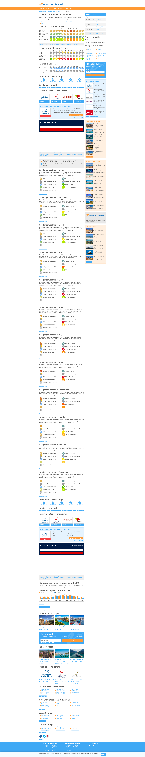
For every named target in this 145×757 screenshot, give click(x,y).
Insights (67, 8)
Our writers (54, 746)
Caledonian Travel (75, 705)
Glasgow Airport (75, 717)
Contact (46, 746)
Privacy (46, 747)
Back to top (42, 610)
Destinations (49, 8)
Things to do (101, 56)
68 (59, 595)
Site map (47, 750)
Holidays (89, 49)
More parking (43, 720)
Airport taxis (90, 53)
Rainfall (43, 23)
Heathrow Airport (60, 730)
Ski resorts (74, 693)
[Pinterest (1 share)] (47, 736)
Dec (82, 87)
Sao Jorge (59, 11)
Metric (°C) (42, 604)
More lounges (43, 732)
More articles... (90, 156)
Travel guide (70, 81)
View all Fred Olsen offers (78, 117)
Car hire (89, 56)
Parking (69, 749)
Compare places (75, 692)
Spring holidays (60, 689)
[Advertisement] (85, 3)
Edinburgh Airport (60, 718)
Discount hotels (45, 707)
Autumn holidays (60, 692)
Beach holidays (45, 689)
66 (71, 595)
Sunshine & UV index (69, 22)
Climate (69, 750)
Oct (74, 87)
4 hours (98, 17)
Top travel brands (45, 703)
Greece (76, 746)
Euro (97, 24)
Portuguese (99, 22)
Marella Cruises (60, 707)
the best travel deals (97, 217)
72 (64, 594)
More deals (42, 709)
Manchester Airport (46, 715)
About (46, 745)
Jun (59, 87)
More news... (89, 262)
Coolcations (74, 690)
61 (51, 595)
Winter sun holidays (61, 693)
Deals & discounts (79, 81)
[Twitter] (44, 736)
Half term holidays (45, 693)
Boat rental (90, 55)
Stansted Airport (45, 717)
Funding (54, 749)
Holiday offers (44, 702)
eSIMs (88, 58)
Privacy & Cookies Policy (53, 755)
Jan (41, 87)
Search (72, 8)
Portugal (50, 11)
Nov (78, 87)
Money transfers (102, 53)
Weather (42, 8)
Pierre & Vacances (75, 703)
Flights (89, 51)
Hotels (99, 49)
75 (66, 594)
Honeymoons (74, 689)
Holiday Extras (74, 702)
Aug (67, 87)
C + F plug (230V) (100, 27)
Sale (45, 116)
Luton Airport (59, 715)
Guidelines (54, 747)
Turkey (76, 749)
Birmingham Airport (61, 717)
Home (40, 11)
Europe (44, 11)
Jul (63, 87)
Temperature (44, 22)
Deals (55, 8)
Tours (99, 58)
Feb (44, 87)
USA (75, 750)
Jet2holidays (59, 703)
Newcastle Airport (75, 718)
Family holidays (45, 692)
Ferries (89, 59)
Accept (103, 754)
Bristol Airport (45, 718)
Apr (52, 87)
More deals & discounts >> (92, 116)
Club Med (73, 707)
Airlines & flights (45, 705)
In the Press (52, 751)
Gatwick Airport (75, 715)
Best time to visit (44, 81)
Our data (54, 745)
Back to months (43, 194)
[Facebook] (40, 736)
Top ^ (41, 739)
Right (97, 29)
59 (40, 596)
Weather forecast (53, 81)
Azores (54, 11)
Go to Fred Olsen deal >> (76, 115)
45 (42, 597)
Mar (48, 87)
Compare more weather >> (45, 606)
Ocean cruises (101, 55)
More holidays (43, 696)
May (56, 87)
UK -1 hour (98, 19)
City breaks (44, 690)
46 (82, 597)
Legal (46, 749)
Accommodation (102, 51)
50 (49, 597)
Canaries (76, 745)
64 (55, 595)
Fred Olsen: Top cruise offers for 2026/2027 (56, 106)
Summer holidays (60, 690)
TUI (57, 702)
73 (62, 594)
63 (56, 595)
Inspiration (61, 8)
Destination (42, 125)
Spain (76, 747)
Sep (70, 87)
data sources (75, 155)
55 (53, 596)
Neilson (58, 705)
